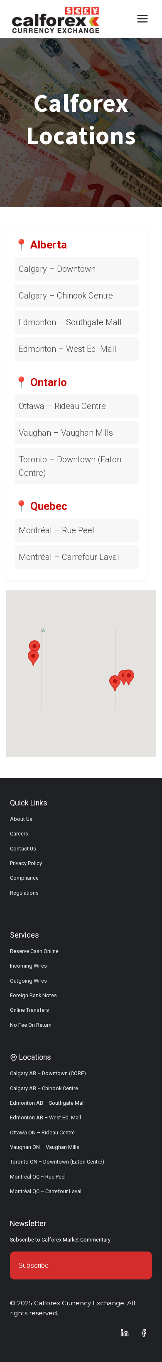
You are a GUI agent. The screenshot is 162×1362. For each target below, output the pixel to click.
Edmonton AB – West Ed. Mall (45, 1117)
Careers (19, 833)
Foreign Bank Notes (33, 995)
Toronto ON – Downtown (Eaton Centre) (57, 1162)
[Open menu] (142, 18)
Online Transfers (29, 1010)
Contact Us (23, 848)
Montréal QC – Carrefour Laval (45, 1191)
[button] (33, 658)
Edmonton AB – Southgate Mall (47, 1103)
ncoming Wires (29, 966)
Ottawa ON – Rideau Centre (42, 1132)
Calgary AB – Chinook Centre (44, 1088)
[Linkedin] (124, 1332)
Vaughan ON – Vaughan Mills (44, 1147)
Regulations (24, 893)
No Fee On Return (31, 1025)
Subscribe (33, 1265)
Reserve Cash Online (34, 951)
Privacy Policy (26, 863)
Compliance (24, 878)
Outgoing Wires (28, 981)
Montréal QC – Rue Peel (38, 1177)
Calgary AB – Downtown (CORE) (48, 1073)
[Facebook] (143, 1332)
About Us (21, 819)
